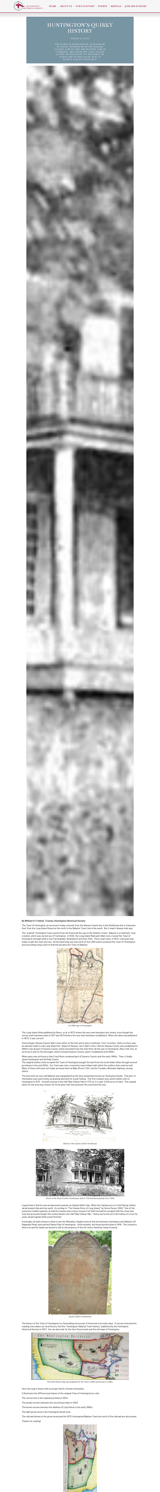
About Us (66, 6)
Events (102, 6)
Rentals (116, 6)
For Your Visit (85, 6)
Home (52, 6)
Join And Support (136, 6)
